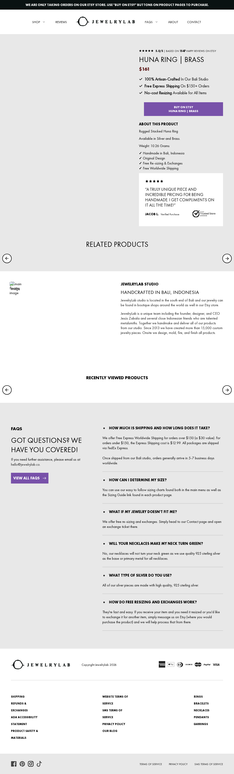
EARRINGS (201, 724)
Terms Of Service (151, 764)
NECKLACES (201, 710)
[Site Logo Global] (105, 21)
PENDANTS (201, 717)
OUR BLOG (109, 731)
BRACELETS (201, 703)
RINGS (198, 697)
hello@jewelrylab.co (25, 464)
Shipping (18, 697)
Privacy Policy (113, 724)
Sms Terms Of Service (208, 764)
